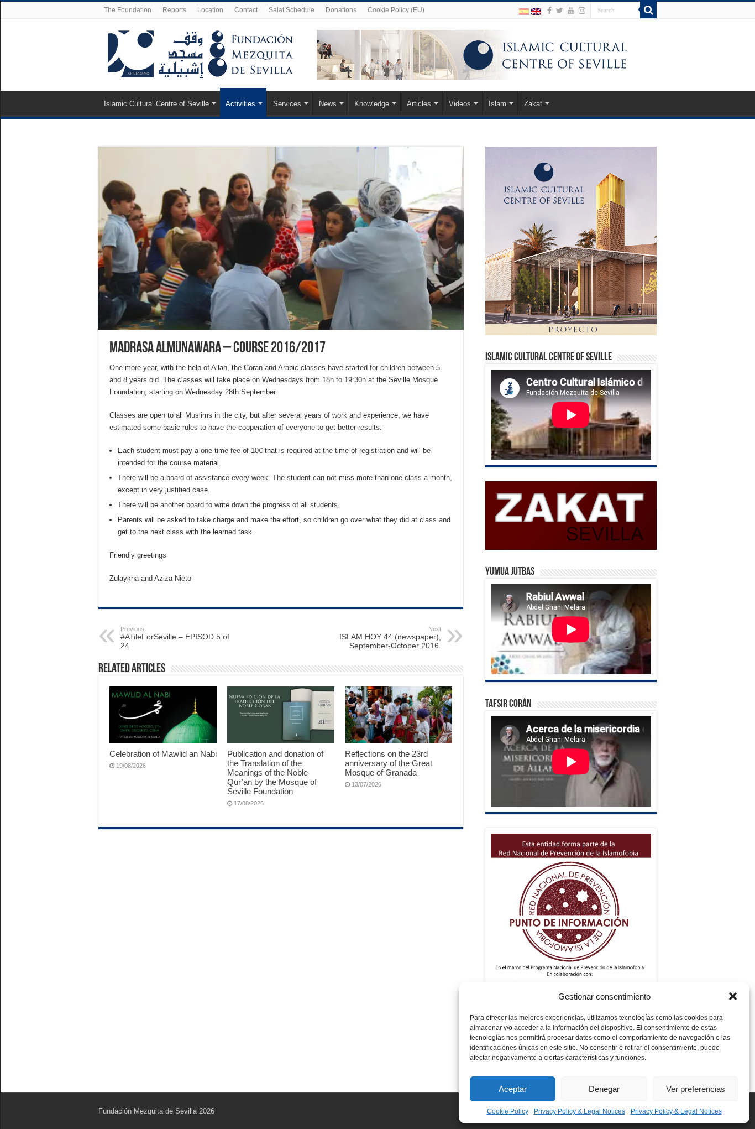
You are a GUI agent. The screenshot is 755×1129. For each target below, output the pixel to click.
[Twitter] (559, 10)
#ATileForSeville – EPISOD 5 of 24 (174, 638)
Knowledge (371, 104)
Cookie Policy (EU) (396, 10)
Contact (246, 10)
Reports (174, 10)
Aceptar (513, 1089)
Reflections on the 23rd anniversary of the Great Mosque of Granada (388, 763)
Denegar (604, 1089)
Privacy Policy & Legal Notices (579, 1111)
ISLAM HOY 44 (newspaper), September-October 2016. (390, 638)
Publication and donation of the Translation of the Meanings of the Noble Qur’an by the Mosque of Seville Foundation (275, 772)
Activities (240, 104)
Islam (497, 104)
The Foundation (127, 10)
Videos (460, 104)
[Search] (648, 10)
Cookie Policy (507, 1111)
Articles (419, 104)
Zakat (533, 104)
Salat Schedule (291, 10)
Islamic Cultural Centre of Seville (156, 104)
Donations (341, 10)
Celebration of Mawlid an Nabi (163, 753)
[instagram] (582, 10)
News (328, 104)
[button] (732, 996)
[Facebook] (549, 10)
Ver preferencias (695, 1089)
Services (287, 104)
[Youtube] (571, 10)
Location (210, 10)
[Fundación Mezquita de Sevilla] (201, 52)
